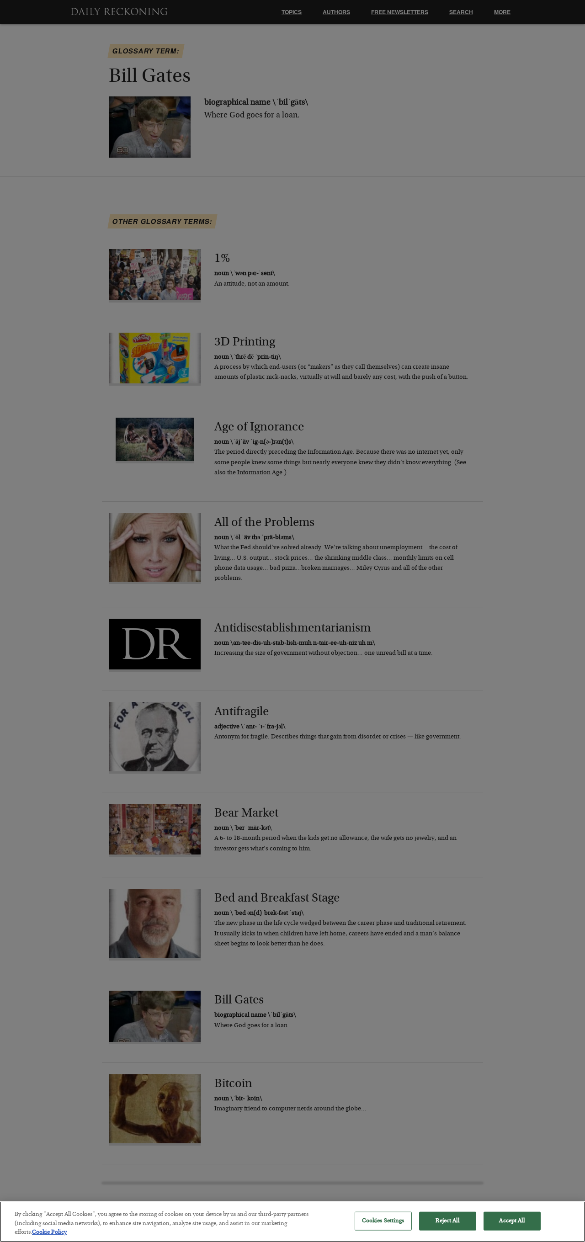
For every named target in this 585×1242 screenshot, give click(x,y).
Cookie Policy (49, 1233)
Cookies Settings (383, 1221)
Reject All (447, 1221)
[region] (292, 1221)
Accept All (511, 1221)
